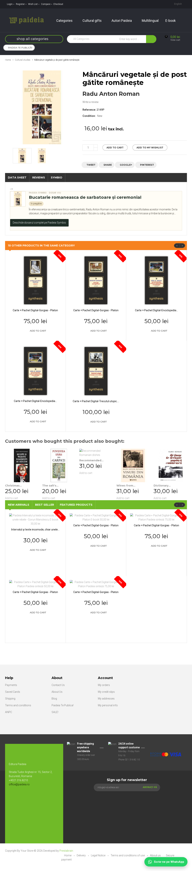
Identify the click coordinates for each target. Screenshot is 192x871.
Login (10, 4)
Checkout (58, 4)
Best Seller (44, 504)
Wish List (33, 4)
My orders (104, 685)
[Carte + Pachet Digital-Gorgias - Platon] (35, 280)
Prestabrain (66, 850)
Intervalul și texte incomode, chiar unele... (35, 529)
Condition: (89, 115)
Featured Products (76, 504)
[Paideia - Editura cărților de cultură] (26, 20)
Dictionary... (162, 485)
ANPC (8, 712)
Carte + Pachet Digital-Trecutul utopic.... (96, 401)
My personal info (108, 705)
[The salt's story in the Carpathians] (59, 465)
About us (155, 855)
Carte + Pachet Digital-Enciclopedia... (156, 310)
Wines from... (125, 485)
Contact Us (58, 685)
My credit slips (106, 691)
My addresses (106, 698)
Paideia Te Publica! (63, 705)
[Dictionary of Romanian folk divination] (170, 465)
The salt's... (50, 485)
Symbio (56, 177)
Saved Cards (12, 691)
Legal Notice (98, 855)
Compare (45, 4)
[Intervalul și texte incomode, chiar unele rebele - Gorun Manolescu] (35, 519)
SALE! (55, 712)
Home (8, 60)
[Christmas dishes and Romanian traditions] (21, 465)
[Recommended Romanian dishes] (96, 453)
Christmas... (13, 485)
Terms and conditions (18, 705)
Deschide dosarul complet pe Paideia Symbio (39, 222)
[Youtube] (21, 797)
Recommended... (91, 460)
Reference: (89, 109)
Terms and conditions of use (128, 855)
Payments (11, 685)
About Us (57, 691)
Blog (54, 698)
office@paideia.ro (19, 784)
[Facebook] (13, 797)
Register (20, 4)
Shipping (10, 698)
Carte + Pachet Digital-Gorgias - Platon (35, 310)
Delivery (81, 855)
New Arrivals (18, 504)
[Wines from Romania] (133, 465)
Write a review (90, 101)
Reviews (38, 177)
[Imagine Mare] (166, 744)
